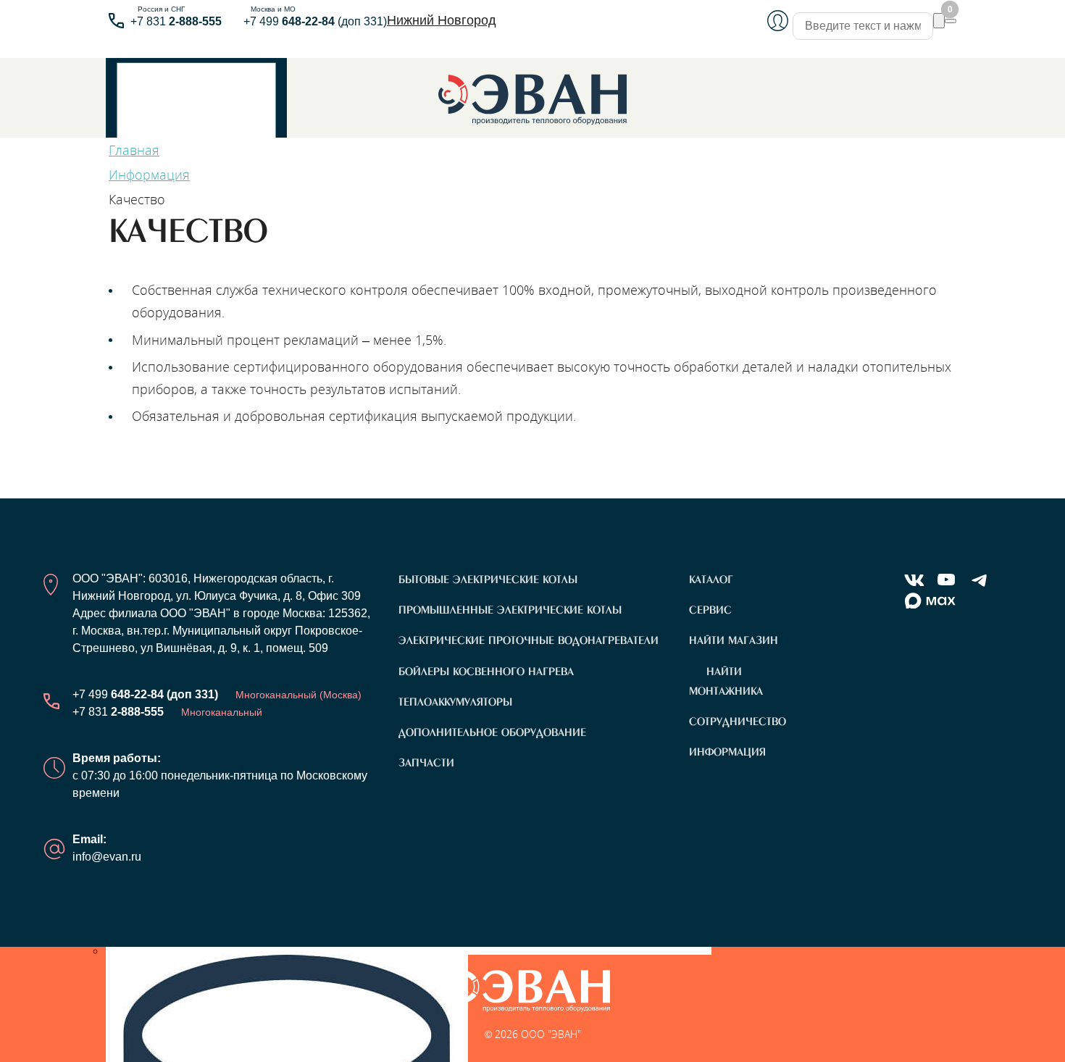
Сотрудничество (737, 721)
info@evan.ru (106, 856)
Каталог (711, 579)
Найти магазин (733, 640)
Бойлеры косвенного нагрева (486, 671)
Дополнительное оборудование (492, 732)
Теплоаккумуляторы (455, 702)
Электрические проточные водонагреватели (528, 640)
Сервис (710, 610)
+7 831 (176, 21)
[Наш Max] (930, 601)
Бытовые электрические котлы (487, 579)
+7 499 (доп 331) (315, 21)
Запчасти (426, 763)
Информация (727, 752)
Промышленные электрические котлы (510, 610)
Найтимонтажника (726, 681)
